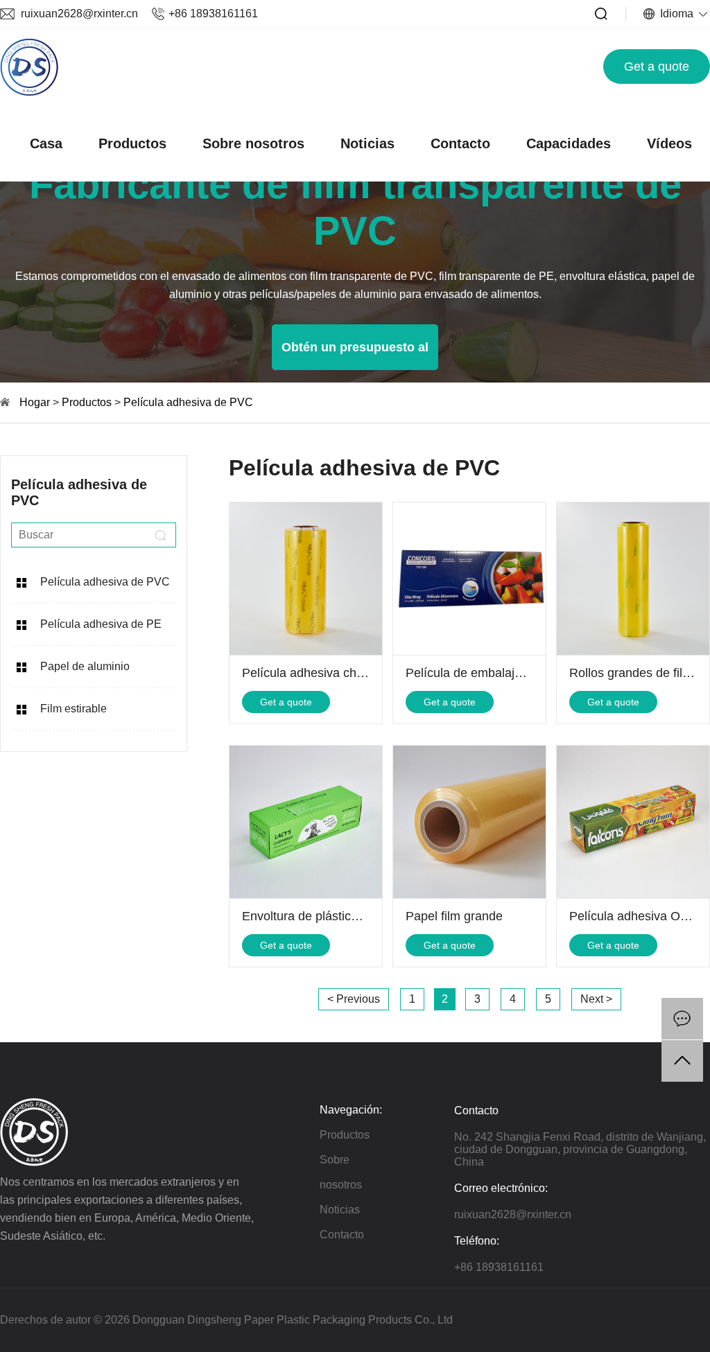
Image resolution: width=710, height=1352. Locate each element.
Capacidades (568, 143)
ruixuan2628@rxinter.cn (79, 13)
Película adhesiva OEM (634, 916)
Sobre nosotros (253, 143)
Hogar (34, 402)
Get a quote (656, 66)
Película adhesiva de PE (101, 624)
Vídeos (669, 143)
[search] (160, 535)
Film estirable (73, 708)
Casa (46, 143)
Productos (132, 143)
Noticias (367, 143)
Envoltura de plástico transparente (336, 916)
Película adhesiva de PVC (188, 402)
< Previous (353, 999)
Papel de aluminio (85, 666)
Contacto (460, 143)
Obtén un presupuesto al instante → (355, 355)
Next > (596, 999)
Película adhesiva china (307, 673)
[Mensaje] (682, 1018)
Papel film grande (454, 916)
